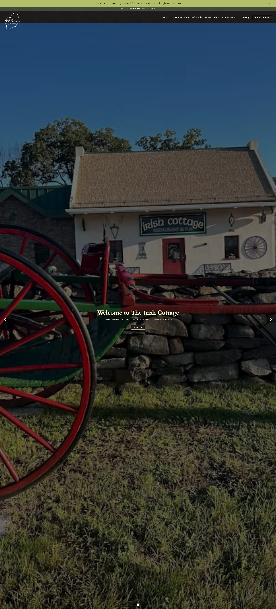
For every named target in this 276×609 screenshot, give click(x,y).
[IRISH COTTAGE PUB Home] (13, 21)
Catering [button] (245, 17)
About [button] (216, 17)
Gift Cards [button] (196, 17)
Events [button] (165, 17)
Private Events (230, 17)
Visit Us (138, 327)
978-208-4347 (152, 9)
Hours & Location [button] (180, 17)
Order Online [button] (262, 17)
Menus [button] (207, 17)
